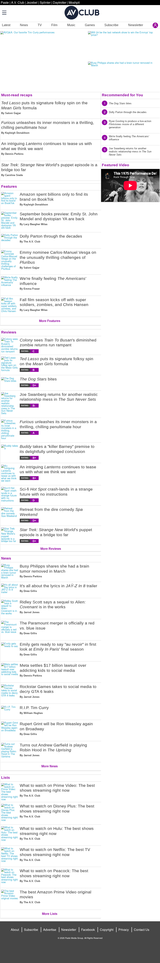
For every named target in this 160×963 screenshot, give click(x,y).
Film (54, 25)
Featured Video (115, 165)
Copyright (106, 929)
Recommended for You (122, 95)
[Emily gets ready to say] (9, 650)
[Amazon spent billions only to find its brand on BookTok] (9, 200)
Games (90, 25)
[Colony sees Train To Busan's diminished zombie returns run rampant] (9, 345)
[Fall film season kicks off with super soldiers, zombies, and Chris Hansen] (9, 305)
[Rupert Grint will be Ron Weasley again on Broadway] (9, 730)
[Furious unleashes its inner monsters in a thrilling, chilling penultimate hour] (9, 429)
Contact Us (141, 929)
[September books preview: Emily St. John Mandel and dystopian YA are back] (9, 220)
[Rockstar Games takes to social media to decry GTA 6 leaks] (9, 692)
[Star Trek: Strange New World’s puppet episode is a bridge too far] (9, 535)
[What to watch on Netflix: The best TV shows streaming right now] (9, 855)
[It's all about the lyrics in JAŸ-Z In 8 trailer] (9, 589)
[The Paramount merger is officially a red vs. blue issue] (9, 629)
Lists (5, 778)
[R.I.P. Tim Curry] (9, 711)
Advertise (49, 929)
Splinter (45, 2)
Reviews (8, 332)
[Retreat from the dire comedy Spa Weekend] (9, 515)
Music (71, 25)
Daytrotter (59, 2)
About (15, 929)
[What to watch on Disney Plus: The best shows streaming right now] (9, 812)
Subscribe (111, 25)
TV (40, 25)
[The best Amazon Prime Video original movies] (9, 898)
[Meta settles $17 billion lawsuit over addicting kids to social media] (9, 671)
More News (49, 766)
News (24, 25)
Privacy (123, 929)
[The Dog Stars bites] (9, 382)
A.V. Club (17, 2)
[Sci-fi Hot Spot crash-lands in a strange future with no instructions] (9, 494)
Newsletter (135, 25)
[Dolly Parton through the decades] (9, 239)
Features (9, 186)
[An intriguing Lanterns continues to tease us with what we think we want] (9, 473)
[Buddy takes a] (9, 452)
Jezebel (32, 2)
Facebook (88, 929)
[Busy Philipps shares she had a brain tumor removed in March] (9, 572)
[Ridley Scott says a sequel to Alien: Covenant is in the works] (9, 608)
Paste (5, 2)
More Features (49, 321)
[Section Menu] (4, 12)
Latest (6, 25)
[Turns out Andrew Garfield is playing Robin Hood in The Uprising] (9, 751)
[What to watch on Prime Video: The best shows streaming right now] (9, 792)
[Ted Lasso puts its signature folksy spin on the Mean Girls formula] (9, 364)
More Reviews (50, 548)
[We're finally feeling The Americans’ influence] (9, 284)
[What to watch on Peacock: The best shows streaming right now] (9, 876)
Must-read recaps (16, 95)
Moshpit (74, 2)
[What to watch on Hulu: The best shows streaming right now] (9, 834)
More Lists (49, 913)
